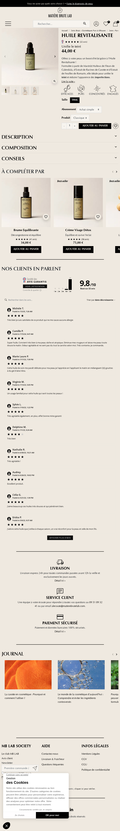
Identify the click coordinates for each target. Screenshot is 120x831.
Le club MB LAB (10, 753)
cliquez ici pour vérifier (85, 789)
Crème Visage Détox (78, 230)
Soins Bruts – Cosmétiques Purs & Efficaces (88, 30)
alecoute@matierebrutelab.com (68, 606)
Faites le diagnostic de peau (80, 3)
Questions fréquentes (53, 764)
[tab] (60, 137)
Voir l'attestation (35, 286)
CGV (84, 759)
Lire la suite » (68, 81)
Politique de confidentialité (96, 769)
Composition (19, 148)
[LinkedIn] (71, 809)
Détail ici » (60, 580)
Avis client (7, 758)
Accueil (65, 30)
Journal (13, 654)
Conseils (13, 159)
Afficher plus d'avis (60, 538)
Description (17, 137)
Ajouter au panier (95, 126)
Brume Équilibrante (26, 230)
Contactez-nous (50, 753)
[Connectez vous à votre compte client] (96, 24)
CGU (84, 764)
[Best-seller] (78, 202)
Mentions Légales (91, 753)
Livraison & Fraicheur (53, 759)
